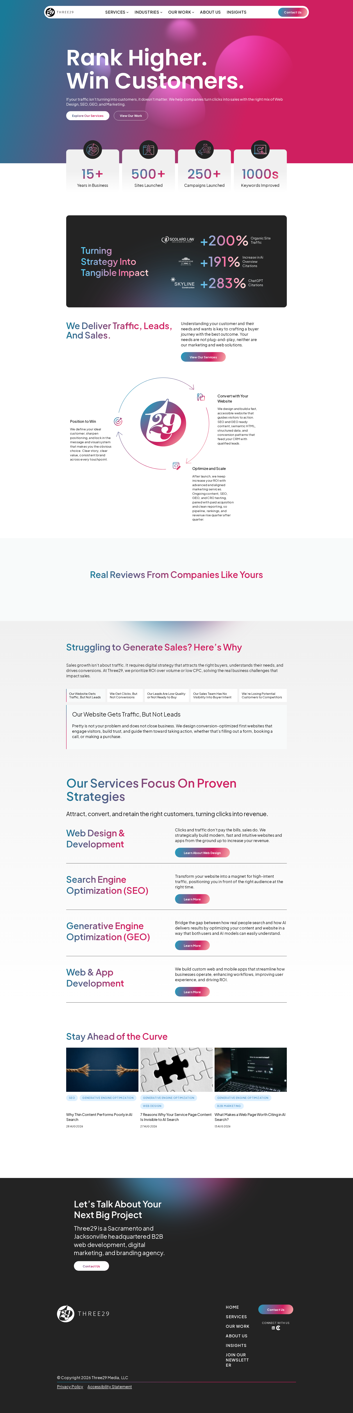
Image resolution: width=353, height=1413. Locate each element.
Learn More (192, 899)
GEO (93, 104)
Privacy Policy (70, 1386)
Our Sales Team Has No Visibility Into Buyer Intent (212, 695)
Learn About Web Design (202, 853)
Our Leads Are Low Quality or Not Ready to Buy (166, 695)
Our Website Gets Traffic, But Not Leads (85, 695)
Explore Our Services (88, 116)
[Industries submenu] (161, 12)
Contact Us (293, 12)
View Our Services (203, 357)
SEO (84, 104)
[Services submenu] (127, 12)
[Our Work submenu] (193, 12)
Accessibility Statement (110, 1386)
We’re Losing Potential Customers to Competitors (262, 695)
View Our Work (131, 116)
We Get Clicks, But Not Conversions (123, 695)
